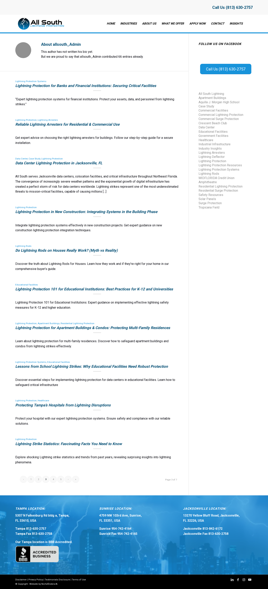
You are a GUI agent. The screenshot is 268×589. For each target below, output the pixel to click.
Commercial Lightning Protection (221, 115)
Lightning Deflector (212, 157)
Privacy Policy (35, 579)
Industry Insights (210, 148)
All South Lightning (211, 94)
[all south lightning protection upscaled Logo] (40, 23)
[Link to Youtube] (250, 580)
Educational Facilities (26, 284)
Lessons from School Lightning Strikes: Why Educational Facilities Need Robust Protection (91, 366)
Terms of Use (79, 579)
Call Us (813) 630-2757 (232, 7)
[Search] (249, 23)
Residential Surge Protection (218, 190)
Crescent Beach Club (213, 123)
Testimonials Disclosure (57, 579)
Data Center (21, 158)
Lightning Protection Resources (220, 165)
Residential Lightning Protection (77, 323)
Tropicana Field (209, 207)
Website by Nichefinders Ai (43, 584)
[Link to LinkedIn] (232, 580)
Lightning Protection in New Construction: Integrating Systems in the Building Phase (86, 211)
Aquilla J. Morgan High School (219, 102)
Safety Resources (211, 195)
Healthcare (43, 400)
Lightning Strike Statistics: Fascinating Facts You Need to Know (68, 444)
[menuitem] (111, 23)
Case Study (34, 158)
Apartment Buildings (49, 323)
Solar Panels (207, 199)
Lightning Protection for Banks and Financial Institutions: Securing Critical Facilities (85, 85)
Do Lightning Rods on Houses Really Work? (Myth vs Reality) (66, 250)
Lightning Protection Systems (30, 81)
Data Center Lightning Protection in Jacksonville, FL (58, 163)
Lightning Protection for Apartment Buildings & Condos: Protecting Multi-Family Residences (92, 328)
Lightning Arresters (48, 120)
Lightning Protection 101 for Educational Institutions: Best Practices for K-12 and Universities (94, 289)
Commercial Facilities (213, 110)
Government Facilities (213, 136)
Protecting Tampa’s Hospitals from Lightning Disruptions (63, 405)
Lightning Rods (23, 246)
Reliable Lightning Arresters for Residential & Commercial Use (67, 124)
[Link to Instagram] (244, 580)
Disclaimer (21, 579)
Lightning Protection (26, 120)
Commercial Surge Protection (219, 119)
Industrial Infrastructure (215, 144)
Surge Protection (210, 203)
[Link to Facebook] (238, 580)
